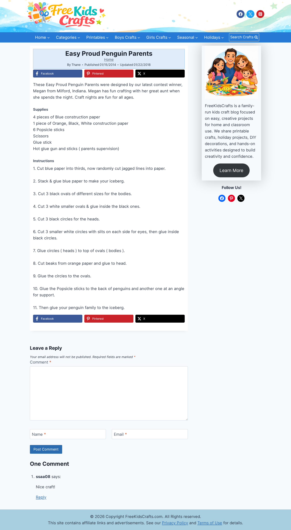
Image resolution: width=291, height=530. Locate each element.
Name (39, 434)
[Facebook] (240, 14)
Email (120, 434)
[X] (250, 14)
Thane (76, 65)
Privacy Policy (175, 523)
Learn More (231, 170)
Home (109, 59)
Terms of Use (209, 523)
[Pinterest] (260, 14)
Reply (41, 497)
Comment (40, 362)
